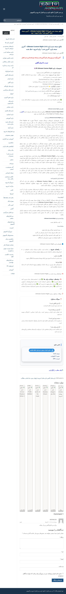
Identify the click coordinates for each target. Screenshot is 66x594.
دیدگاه (62, 537)
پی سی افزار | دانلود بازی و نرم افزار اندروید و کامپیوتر (46, 12)
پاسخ (21, 522)
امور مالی (10, 205)
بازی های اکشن (51, 378)
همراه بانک (10, 201)
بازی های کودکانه (8, 86)
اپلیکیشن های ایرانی (8, 146)
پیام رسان (10, 150)
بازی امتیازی (10, 114)
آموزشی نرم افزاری (8, 139)
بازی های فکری (9, 110)
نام (62, 551)
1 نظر (45, 36)
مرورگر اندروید (9, 182)
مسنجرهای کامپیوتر (8, 235)
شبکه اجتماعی (9, 173)
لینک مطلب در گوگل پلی (55, 370)
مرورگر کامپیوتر (7, 231)
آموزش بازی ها (9, 42)
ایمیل (62, 559)
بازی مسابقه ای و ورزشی (8, 53)
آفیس (11, 208)
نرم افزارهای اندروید (9, 131)
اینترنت (11, 228)
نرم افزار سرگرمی (8, 212)
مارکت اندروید (9, 186)
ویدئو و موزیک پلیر (8, 245)
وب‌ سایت (61, 566)
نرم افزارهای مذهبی (9, 217)
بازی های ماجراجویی (10, 102)
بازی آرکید (10, 128)
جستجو (13, 30)
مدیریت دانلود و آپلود (9, 255)
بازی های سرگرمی (8, 90)
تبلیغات (13, 273)
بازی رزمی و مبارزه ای (8, 66)
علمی (11, 190)
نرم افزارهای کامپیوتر (11, 223)
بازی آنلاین (10, 82)
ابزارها (11, 194)
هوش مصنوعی (9, 135)
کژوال (11, 93)
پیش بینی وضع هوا (8, 197)
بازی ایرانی (10, 78)
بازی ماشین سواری (8, 58)
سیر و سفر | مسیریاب (10, 155)
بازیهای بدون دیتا (33, 378)
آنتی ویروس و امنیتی (9, 168)
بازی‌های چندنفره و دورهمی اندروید (8, 47)
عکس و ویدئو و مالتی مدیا (9, 178)
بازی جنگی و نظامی (8, 61)
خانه (62, 24)
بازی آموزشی (9, 118)
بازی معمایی (10, 107)
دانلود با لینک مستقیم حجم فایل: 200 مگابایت (40, 350)
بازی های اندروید (42, 378)
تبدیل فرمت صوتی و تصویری (8, 249)
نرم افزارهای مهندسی (9, 261)
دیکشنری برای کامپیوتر (9, 240)
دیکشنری (10, 142)
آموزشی (11, 270)
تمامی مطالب (52, 36)
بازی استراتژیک (9, 71)
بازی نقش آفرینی (8, 97)
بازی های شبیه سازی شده (9, 123)
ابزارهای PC (10, 266)
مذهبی (11, 159)
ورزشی (11, 163)
